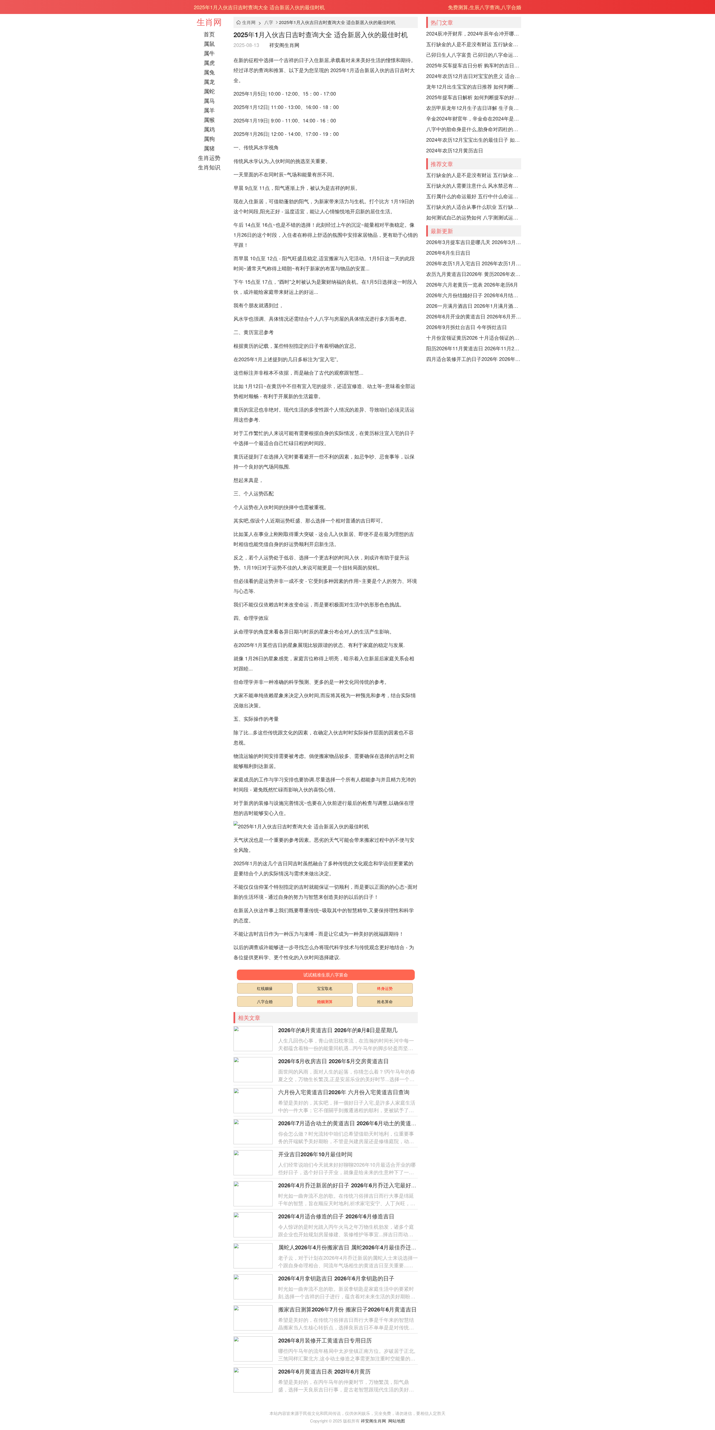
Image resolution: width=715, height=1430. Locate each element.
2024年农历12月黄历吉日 (454, 150)
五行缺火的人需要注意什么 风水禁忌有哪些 (473, 185)
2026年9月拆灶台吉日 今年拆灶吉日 (466, 326)
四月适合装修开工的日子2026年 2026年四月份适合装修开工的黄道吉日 (473, 358)
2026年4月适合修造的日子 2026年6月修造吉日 (336, 1216)
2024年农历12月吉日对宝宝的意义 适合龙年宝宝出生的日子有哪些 (473, 75)
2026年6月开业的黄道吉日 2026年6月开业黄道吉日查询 (473, 316)
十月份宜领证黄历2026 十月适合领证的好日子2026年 (473, 337)
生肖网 (209, 22)
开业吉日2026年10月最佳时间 (315, 1154)
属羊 (209, 110)
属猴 (209, 119)
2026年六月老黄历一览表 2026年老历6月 (472, 284)
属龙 (209, 81)
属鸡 (209, 129)
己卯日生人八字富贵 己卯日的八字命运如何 (473, 54)
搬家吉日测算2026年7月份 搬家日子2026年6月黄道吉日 (347, 1309)
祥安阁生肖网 (284, 44)
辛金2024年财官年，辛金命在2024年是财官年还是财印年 (473, 118)
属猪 (209, 148)
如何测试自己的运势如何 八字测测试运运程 (473, 217)
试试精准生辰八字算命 (325, 975)
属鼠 (209, 43)
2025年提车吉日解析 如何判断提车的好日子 (473, 97)
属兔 (209, 72)
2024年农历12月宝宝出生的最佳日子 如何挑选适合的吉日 (473, 139)
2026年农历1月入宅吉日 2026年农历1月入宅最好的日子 (473, 263)
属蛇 (209, 91)
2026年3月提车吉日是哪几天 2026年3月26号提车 (473, 241)
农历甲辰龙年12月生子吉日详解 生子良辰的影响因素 (473, 107)
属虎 (209, 62)
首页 (209, 34)
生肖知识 (209, 167)
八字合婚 (265, 1001)
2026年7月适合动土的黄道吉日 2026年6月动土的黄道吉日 (350, 1123)
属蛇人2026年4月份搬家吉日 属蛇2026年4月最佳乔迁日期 (350, 1247)
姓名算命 (385, 1001)
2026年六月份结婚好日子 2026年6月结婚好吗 (473, 295)
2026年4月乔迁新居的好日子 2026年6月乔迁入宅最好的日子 (353, 1185)
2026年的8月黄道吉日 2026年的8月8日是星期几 (337, 1030)
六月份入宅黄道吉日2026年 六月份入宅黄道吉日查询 (343, 1092)
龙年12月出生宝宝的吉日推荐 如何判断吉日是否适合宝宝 (473, 86)
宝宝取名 (325, 988)
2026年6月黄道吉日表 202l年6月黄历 (324, 1371)
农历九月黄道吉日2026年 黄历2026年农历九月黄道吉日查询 (473, 273)
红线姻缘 (265, 988)
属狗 (209, 138)
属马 (209, 100)
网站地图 (396, 1421)
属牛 (209, 53)
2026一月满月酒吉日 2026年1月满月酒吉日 (473, 305)
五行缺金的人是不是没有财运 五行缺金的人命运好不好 (473, 44)
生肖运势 (209, 157)
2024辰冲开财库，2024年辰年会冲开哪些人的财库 (473, 33)
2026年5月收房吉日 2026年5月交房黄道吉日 (333, 1061)
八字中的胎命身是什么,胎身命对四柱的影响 (473, 129)
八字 (268, 22)
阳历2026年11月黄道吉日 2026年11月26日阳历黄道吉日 (473, 348)
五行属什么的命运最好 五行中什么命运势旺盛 (473, 196)
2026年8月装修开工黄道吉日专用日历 (325, 1340)
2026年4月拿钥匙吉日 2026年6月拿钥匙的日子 (336, 1278)
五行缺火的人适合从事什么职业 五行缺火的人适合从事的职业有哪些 (473, 206)
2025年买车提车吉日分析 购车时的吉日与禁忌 (473, 65)
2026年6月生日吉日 (448, 252)
